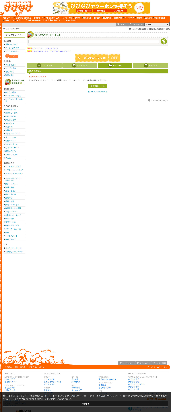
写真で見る (9, 72)
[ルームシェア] (128, 18)
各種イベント (10, 141)
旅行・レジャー (11, 184)
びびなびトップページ (14, 252)
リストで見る (10, 65)
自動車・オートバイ (13, 215)
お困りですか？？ (12, 147)
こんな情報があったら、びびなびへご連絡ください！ (49, 51)
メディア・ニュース (13, 229)
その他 (8, 158)
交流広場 (102, 385)
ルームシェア (76, 390)
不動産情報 (75, 388)
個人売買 (74, 379)
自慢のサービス (11, 113)
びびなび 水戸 (133, 379)
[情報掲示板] (86, 18)
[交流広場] (148, 18)
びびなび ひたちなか (136, 384)
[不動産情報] (117, 18)
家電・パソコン (11, 212)
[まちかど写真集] (159, 18)
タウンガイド (49, 379)
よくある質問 (10, 388)
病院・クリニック (12, 205)
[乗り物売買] (106, 18)
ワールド (6, 29)
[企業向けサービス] (57, 20)
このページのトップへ (158, 367)
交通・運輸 (9, 187)
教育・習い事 (10, 194)
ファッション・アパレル (14, 174)
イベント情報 (49, 384)
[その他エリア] (71, 20)
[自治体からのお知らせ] (22, 18)
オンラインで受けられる (14, 100)
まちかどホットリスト (14, 35)
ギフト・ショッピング (14, 170)
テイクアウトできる (13, 96)
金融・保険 (9, 218)
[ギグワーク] (19, 20)
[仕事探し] (77, 18)
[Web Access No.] (33, 20)
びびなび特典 (10, 92)
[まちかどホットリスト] (52, 18)
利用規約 (8, 367)
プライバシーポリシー (37, 367)
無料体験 (8, 130)
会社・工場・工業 (12, 225)
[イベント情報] (67, 18)
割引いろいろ (10, 116)
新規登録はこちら (98, 86)
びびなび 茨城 (133, 382)
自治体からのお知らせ (107, 379)
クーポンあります (12, 48)
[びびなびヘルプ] (46, 20)
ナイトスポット (11, 236)
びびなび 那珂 (133, 387)
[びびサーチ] (8, 18)
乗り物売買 (75, 382)
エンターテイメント (13, 134)
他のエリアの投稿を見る (97, 92)
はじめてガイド (11, 382)
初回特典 (8, 127)
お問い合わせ (10, 390)
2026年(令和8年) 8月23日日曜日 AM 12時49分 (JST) (151, 29)
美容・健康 (9, 201)
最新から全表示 (11, 44)
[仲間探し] (139, 18)
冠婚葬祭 (8, 198)
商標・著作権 (20, 367)
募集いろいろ (10, 151)
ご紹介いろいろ (11, 154)
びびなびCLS (10, 379)
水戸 (18, 29)
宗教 (7, 232)
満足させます (10, 120)
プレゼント (9, 123)
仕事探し (47, 390)
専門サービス (10, 222)
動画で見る (9, 75)
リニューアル (10, 137)
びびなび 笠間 (133, 389)
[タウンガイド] (38, 18)
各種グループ (10, 239)
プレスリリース (11, 144)
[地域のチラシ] (8, 20)
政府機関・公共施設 (13, 208)
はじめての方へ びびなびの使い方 (42, 48)
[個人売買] (96, 18)
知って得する (10, 109)
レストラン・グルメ (13, 166)
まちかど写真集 (105, 388)
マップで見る (10, 68)
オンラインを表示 (12, 51)
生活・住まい (10, 191)
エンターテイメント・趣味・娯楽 (14, 179)
